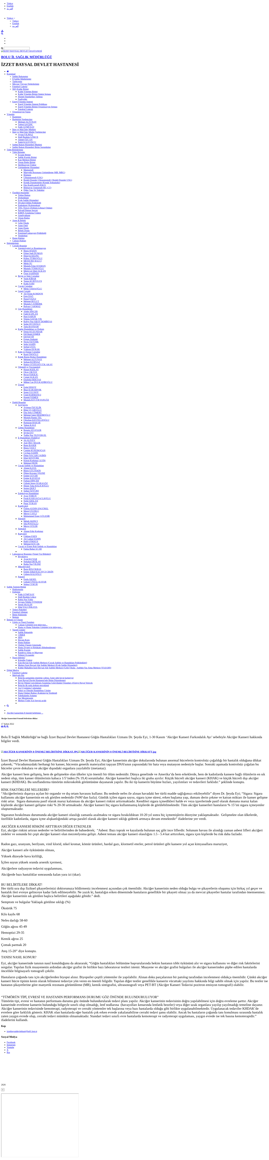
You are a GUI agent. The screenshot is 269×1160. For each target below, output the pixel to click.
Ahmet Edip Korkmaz (33, 531)
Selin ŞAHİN (30, 344)
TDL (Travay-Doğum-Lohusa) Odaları (35, 208)
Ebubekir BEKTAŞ (32, 379)
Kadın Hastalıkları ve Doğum (31, 329)
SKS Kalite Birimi (20, 89)
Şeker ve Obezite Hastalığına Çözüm (34, 690)
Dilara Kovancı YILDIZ (34, 473)
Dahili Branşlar (19, 402)
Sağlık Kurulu (24, 650)
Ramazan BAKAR (32, 422)
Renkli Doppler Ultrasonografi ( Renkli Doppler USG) (48, 180)
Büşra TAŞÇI (30, 448)
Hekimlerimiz (13, 243)
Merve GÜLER (31, 526)
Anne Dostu (23, 228)
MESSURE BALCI (32, 261)
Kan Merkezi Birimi (27, 160)
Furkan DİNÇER (31, 481)
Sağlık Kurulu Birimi (27, 157)
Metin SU (28, 263)
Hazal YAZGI (30, 299)
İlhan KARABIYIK (32, 390)
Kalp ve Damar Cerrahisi (29, 352)
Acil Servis (23, 405)
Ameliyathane (24, 215)
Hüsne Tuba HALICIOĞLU (36, 486)
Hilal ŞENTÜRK (31, 458)
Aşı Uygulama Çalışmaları (29, 688)
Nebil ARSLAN (31, 501)
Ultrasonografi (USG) (33, 177)
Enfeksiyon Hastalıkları (28, 493)
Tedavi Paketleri (19, 609)
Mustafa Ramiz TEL (33, 417)
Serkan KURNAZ (32, 362)
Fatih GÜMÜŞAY (26, 127)
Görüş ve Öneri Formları (23, 622)
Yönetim (10, 114)
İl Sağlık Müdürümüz (21, 79)
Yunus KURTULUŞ (33, 281)
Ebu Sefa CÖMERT (33, 412)
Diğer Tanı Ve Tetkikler (34, 190)
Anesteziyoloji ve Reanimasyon (32, 248)
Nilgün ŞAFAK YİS (33, 319)
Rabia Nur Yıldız (25, 599)
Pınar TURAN (30, 503)
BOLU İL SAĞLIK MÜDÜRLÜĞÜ (26, 57)
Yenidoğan (22, 235)
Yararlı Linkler (18, 630)
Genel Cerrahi (24, 291)
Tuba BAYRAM (31, 326)
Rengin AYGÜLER (32, 430)
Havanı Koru (24, 640)
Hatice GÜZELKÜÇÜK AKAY (38, 364)
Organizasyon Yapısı (21, 112)
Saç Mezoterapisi (25, 698)
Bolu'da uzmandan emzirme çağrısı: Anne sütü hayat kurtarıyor (46, 678)
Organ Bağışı (24, 218)
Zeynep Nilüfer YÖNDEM (30, 602)
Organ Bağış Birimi (26, 162)
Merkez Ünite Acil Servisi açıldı (32, 700)
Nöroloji (21, 518)
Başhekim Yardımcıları (22, 119)
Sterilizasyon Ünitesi (27, 165)
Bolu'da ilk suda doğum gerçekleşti (33, 685)
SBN (20, 637)
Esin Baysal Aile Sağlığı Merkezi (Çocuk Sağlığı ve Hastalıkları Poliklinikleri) (52, 662)
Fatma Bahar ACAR (33, 549)
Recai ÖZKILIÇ (31, 374)
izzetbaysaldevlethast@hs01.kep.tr (22, 1031)
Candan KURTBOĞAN (34, 450)
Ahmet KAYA (30, 468)
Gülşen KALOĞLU (33, 574)
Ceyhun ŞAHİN (31, 453)
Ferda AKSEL (30, 579)
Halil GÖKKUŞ (31, 541)
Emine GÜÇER (31, 476)
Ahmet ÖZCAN (25, 139)
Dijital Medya (13, 670)
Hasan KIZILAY (31, 369)
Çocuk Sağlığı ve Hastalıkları (31, 465)
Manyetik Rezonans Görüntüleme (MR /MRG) (44, 172)
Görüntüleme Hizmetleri (28, 167)
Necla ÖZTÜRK (31, 342)
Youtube (10, 1047)
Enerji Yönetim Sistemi (22, 102)
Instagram (11, 1045)
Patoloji (21, 577)
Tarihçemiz (17, 81)
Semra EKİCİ (30, 488)
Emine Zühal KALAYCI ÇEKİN (38, 572)
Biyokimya (23, 556)
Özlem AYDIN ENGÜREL (36, 508)
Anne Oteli (23, 225)
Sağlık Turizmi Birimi (16, 587)
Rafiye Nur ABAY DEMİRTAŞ (38, 321)
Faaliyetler (22, 99)
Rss (8, 1052)
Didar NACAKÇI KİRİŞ (35, 455)
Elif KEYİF (29, 337)
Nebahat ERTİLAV (32, 561)
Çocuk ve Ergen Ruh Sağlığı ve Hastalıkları (37, 546)
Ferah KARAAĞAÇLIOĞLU (37, 498)
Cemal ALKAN (31, 377)
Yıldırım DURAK (32, 349)
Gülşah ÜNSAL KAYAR (35, 582)
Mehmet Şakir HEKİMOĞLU (37, 415)
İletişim (15, 617)
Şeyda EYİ (28, 433)
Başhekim (16, 117)
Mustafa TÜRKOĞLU (34, 268)
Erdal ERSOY (30, 387)
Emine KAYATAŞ (32, 478)
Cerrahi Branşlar (19, 246)
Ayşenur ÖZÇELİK (32, 407)
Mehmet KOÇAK (32, 544)
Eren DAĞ (28, 296)
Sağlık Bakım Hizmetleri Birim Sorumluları (31, 147)
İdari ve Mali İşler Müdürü (24, 129)
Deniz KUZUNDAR (33, 331)
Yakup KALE (30, 425)
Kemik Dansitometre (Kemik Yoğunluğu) (42, 182)
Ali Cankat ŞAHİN (32, 539)
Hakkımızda (17, 589)
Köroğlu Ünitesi (25, 660)
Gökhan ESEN (30, 536)
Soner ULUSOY (31, 392)
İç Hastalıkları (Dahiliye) (29, 438)
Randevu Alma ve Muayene (30, 652)
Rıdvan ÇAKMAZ (32, 306)
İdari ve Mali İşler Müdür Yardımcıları (29, 132)
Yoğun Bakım (24, 195)
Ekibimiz (16, 592)
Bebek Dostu (24, 230)
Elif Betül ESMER (32, 334)
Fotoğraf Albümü (20, 612)
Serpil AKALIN (25, 604)
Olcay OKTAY (30, 372)
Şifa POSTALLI (31, 524)
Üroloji (21, 385)
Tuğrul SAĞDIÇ (25, 124)
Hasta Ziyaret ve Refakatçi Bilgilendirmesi (36, 647)
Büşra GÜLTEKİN (32, 470)
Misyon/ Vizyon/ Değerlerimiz (25, 84)
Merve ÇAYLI (30, 513)
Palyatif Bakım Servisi (28, 210)
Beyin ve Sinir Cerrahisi (28, 276)
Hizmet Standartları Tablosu (30, 96)
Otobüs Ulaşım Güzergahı (29, 645)
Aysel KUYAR (30, 559)
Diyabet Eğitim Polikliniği (29, 203)
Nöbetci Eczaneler (26, 655)
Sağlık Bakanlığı (25, 632)
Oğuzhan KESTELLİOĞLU (36, 420)
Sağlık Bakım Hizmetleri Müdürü (27, 144)
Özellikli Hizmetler (20, 192)
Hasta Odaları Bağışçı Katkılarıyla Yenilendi (37, 693)
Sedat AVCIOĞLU (32, 324)
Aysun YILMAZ (25, 134)
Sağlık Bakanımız (20, 76)
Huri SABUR (30, 316)
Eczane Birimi (24, 155)
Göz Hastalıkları (25, 309)
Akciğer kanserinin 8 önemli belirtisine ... (25, 713)
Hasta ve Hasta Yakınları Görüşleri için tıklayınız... (40, 627)
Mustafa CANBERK (33, 304)
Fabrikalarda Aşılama (27, 695)
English (10, 6)
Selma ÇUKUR (31, 584)
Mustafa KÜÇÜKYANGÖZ (36, 400)
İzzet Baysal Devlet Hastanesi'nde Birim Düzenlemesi (42, 680)
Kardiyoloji (23, 506)
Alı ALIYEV (29, 440)
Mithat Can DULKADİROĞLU (38, 382)
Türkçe (10, 3)
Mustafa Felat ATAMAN (35, 266)
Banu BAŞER (30, 445)
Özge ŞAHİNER (31, 273)
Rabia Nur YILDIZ (32, 564)
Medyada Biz (18, 675)
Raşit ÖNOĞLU (31, 354)
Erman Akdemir (31, 339)
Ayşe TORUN (30, 496)
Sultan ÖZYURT (31, 491)
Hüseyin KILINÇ (31, 256)
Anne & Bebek (19, 220)
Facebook (11, 1042)
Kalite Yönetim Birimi (28, 91)
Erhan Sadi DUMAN (33, 253)
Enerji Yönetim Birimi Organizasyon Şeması (37, 107)
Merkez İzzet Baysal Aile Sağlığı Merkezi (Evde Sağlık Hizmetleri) (47, 665)
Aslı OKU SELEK (32, 443)
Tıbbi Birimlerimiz (15, 150)
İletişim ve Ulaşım (15, 620)
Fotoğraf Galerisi (19, 86)
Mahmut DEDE (31, 463)
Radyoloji (22, 534)
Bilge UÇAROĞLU (33, 410)
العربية (10, 8)
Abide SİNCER (31, 311)
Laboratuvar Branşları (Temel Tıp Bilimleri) (31, 554)
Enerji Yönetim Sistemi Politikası (32, 104)
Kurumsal (11, 74)
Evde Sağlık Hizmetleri (28, 200)
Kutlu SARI (29, 283)
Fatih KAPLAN (31, 314)
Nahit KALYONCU (27, 142)
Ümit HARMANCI (32, 395)
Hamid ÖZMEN (31, 397)
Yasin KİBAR (30, 278)
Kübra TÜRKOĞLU (33, 258)
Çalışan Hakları (19, 240)
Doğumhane (23, 198)
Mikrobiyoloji (24, 566)
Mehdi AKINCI (31, 521)
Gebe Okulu (23, 223)
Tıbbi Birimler (18, 152)
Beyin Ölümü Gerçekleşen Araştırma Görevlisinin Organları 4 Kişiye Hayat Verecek (55, 683)
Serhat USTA (30, 347)
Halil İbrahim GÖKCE (28, 137)
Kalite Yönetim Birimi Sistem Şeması (34, 94)
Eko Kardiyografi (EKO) (35, 185)
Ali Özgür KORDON (33, 294)
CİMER (21, 635)
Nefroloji (22, 529)
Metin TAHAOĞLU (33, 289)
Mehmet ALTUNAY (27, 122)
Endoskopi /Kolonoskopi (29, 205)
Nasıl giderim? (18, 657)
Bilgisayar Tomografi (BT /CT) (37, 187)
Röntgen (27, 175)
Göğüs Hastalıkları (26, 427)
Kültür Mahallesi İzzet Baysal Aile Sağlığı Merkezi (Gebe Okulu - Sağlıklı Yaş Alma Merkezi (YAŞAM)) (64, 668)
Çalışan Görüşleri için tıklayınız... (32, 625)
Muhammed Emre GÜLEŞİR (37, 516)
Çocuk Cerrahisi (25, 286)
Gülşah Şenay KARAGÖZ (36, 483)
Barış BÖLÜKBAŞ (32, 569)
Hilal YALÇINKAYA (27, 607)
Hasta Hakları (18, 238)
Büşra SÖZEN (30, 251)
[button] (11, 18)
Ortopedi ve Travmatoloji (29, 367)
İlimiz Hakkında (19, 614)
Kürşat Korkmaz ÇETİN (35, 460)
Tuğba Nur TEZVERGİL (35, 435)
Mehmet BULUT (31, 301)
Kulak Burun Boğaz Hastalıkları (32, 357)
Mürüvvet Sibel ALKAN (35, 271)
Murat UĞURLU (31, 511)
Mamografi (28, 170)
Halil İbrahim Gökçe (27, 597)
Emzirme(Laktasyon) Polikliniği (32, 233)
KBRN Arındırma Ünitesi (29, 213)
